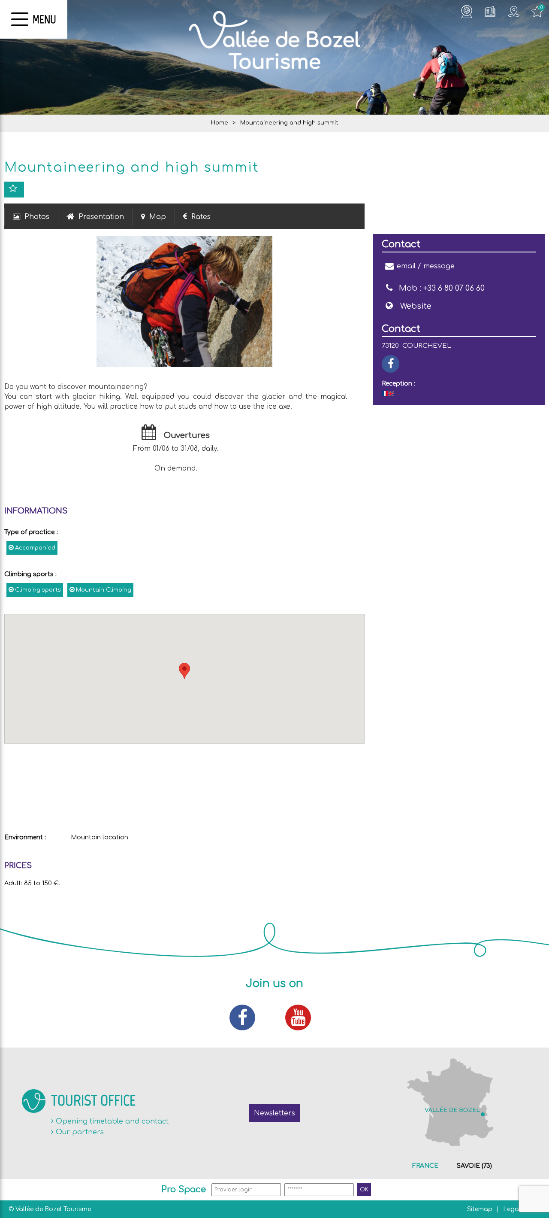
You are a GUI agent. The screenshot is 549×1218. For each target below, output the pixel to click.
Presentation (101, 217)
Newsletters (274, 1113)
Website (415, 306)
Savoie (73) (474, 1166)
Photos (36, 217)
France (425, 1166)
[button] (184, 671)
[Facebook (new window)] (246, 1017)
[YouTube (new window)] (302, 1017)
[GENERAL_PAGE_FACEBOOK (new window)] (390, 364)
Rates (201, 217)
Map (157, 217)
